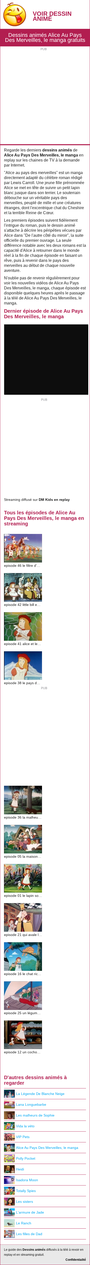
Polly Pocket (25, 1158)
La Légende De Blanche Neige (40, 1094)
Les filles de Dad (29, 1234)
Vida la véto (25, 1126)
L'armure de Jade (30, 1212)
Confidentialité (76, 1259)
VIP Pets (23, 1137)
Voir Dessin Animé (52, 16)
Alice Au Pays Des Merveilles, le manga (47, 1148)
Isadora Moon (27, 1180)
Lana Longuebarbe (31, 1104)
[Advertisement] (45, 96)
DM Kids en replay (54, 500)
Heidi (20, 1169)
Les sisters (24, 1202)
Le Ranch (23, 1223)
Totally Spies (26, 1191)
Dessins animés (34, 1249)
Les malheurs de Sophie (35, 1115)
